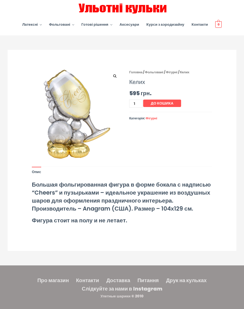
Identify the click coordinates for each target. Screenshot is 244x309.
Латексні (30, 24)
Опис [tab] (36, 171)
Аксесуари (129, 24)
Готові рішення (94, 24)
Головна (135, 72)
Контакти (200, 24)
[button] (115, 76)
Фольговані (59, 24)
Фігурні (171, 72)
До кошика (162, 103)
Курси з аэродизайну (165, 24)
